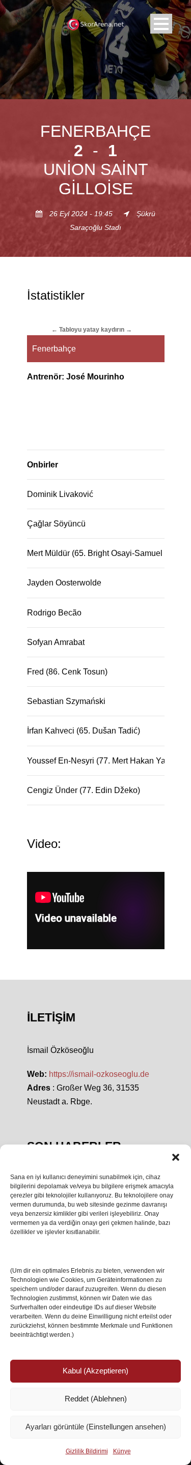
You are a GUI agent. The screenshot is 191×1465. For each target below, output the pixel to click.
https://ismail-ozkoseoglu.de (99, 1074)
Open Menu (161, 24)
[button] (176, 1157)
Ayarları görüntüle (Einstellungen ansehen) (95, 1426)
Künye (122, 1451)
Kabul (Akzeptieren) (95, 1370)
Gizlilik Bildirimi (87, 1451)
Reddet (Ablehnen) (96, 1398)
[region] (96, 564)
